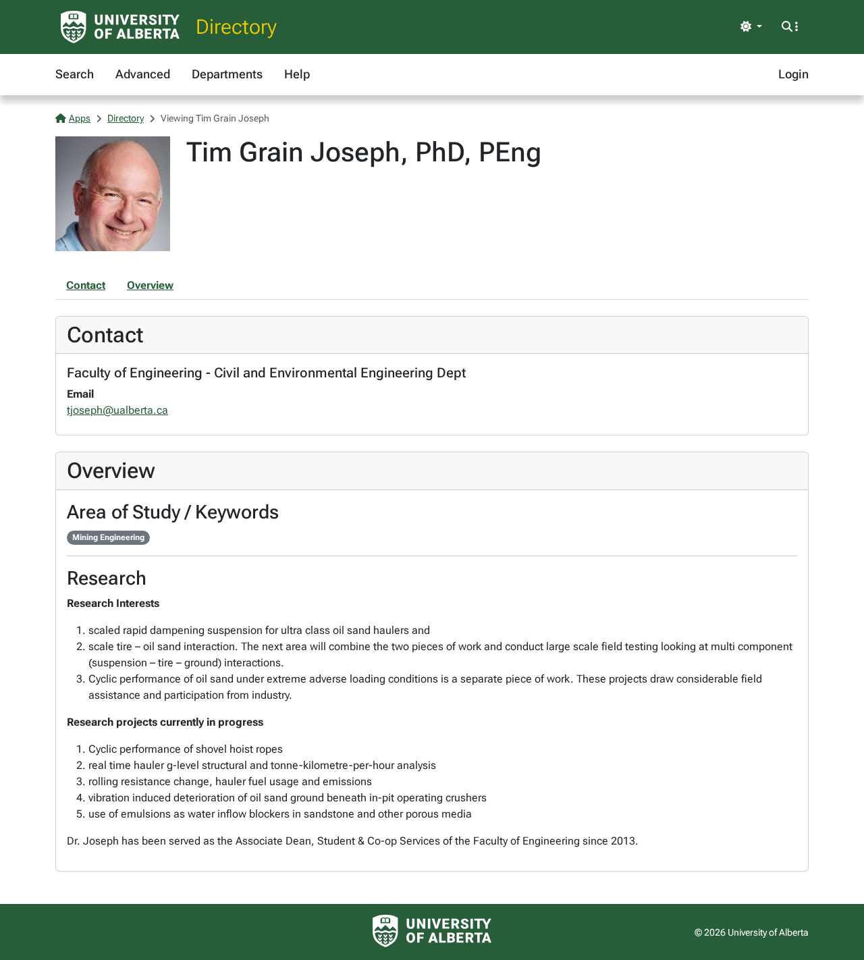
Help (297, 74)
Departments (227, 74)
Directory (236, 26)
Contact (85, 285)
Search (74, 74)
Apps (79, 118)
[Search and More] (790, 27)
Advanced (142, 74)
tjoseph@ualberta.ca (117, 410)
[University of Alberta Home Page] (120, 27)
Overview (150, 285)
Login (793, 74)
